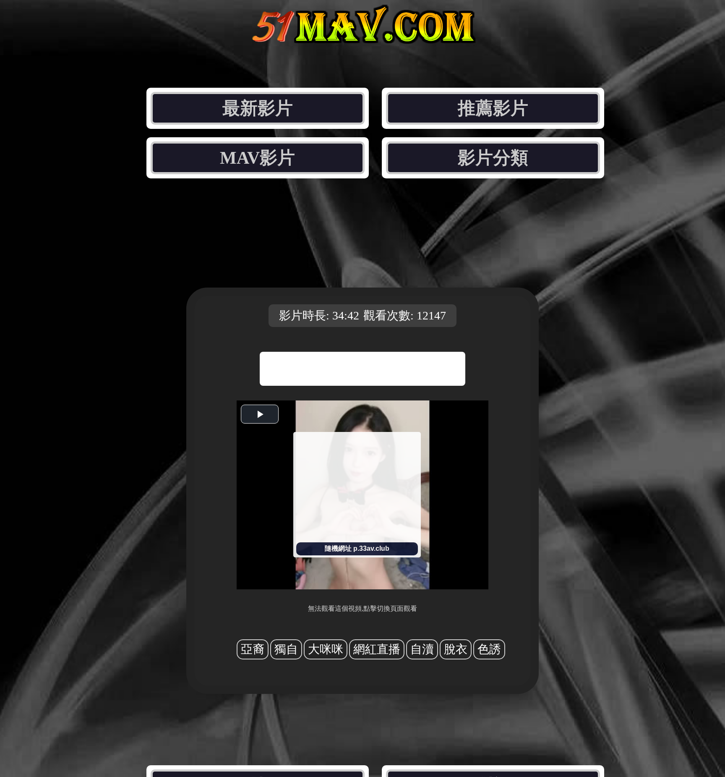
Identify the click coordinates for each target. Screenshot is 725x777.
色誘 (489, 649)
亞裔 (252, 649)
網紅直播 (376, 649)
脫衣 (455, 649)
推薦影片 (493, 108)
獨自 (286, 649)
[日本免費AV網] (362, 37)
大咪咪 (325, 649)
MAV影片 (257, 157)
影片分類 (493, 157)
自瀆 (422, 649)
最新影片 (257, 108)
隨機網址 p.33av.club (357, 548)
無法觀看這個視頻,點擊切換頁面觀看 (362, 608)
